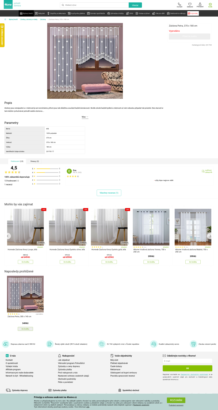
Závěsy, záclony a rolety (28, 19)
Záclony (43, 19)
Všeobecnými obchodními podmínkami (194, 374)
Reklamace (115, 369)
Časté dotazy (116, 366)
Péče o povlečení (65, 382)
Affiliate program (13, 369)
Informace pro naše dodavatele (19, 373)
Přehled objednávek (119, 363)
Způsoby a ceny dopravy (69, 366)
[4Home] (6, 19)
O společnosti (12, 363)
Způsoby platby (65, 369)
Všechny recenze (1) (109, 193)
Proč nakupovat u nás (67, 373)
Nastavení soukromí (141, 405)
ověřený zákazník (208, 171)
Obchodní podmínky (67, 379)
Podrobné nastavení (176, 405)
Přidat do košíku (189, 36)
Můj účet (114, 360)
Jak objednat (64, 360)
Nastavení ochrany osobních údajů (73, 376)
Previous (8, 236)
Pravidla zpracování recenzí (122, 376)
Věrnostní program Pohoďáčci (71, 363)
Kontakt (9, 360)
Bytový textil (13, 19)
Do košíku (25, 262)
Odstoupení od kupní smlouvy (123, 373)
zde (87, 407)
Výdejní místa (12, 366)
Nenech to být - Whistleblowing (19, 376)
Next (210, 236)
